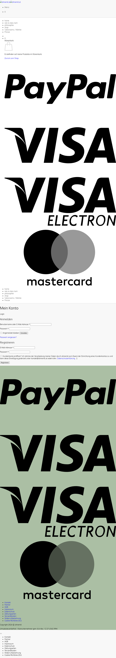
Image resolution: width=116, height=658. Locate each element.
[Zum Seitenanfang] (1, 633)
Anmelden (24, 333)
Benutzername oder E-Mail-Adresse (15, 324)
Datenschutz (9, 611)
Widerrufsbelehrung (13, 618)
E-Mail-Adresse (6, 347)
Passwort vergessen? (8, 337)
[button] (7, 7)
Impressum (9, 609)
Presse (7, 32)
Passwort (4, 328)
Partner (7, 605)
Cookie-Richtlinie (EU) (13, 620)
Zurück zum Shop (12, 58)
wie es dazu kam (11, 23)
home (7, 20)
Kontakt (8, 602)
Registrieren (5, 363)
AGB (6, 607)
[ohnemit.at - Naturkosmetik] (10, 2)
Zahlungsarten (10, 614)
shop (6, 27)
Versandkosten (10, 616)
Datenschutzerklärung (66, 358)
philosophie (9, 25)
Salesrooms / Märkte (13, 30)
